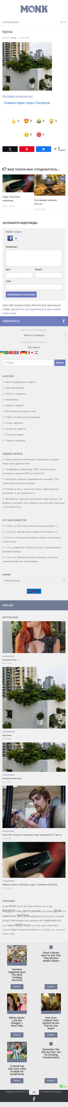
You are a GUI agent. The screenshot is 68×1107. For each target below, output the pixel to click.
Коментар (12, 240)
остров (5, 923)
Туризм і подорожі (15, 434)
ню (50, 918)
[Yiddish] (36, 345)
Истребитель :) (10, 653)
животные (9, 909)
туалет (5, 927)
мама (11, 918)
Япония (45, 900)
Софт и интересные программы (22, 410)
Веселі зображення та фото (20, 375)
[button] (10, 233)
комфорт (34, 914)
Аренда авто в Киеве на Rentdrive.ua (37, 525)
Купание (7, 728)
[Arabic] (6, 345)
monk (13, 38)
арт (50, 899)
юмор (12, 927)
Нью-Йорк (28, 899)
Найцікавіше (10, 22)
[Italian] (28, 345)
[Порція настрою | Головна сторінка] (34, 9)
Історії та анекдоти (15, 387)
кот (42, 913)
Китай (19, 899)
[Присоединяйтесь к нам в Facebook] (64, 314)
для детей (47, 904)
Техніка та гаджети (15, 422)
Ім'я (8, 262)
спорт (52, 923)
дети (26, 904)
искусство (9, 913)
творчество (60, 923)
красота (56, 913)
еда (64, 904)
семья (34, 923)
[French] (19, 345)
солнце (46, 923)
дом (57, 903)
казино (20, 914)
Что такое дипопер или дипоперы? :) (38, 519)
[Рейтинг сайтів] (34, 586)
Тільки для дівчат (14, 428)
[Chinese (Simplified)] (11, 345)
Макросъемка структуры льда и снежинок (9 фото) (29, 878)
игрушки (50, 910)
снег (40, 923)
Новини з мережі (14, 398)
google (5, 899)
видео (9, 903)
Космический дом (11, 771)
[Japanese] (32, 345)
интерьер (59, 910)
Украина (37, 899)
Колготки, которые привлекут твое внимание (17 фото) (32, 828)
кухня (4, 919)
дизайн (36, 904)
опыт (55, 918)
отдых (13, 922)
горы (19, 904)
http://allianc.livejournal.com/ (17, 96)
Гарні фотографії (14, 381)
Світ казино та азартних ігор (20, 404)
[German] (23, 345)
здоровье (36, 909)
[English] (15, 345)
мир (19, 918)
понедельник (24, 923)
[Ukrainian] (2, 345)
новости (44, 919)
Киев (12, 899)
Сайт (8, 274)
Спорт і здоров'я (14, 416)
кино (26, 914)
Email (39, 262)
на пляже (36, 919)
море (27, 918)
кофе (47, 913)
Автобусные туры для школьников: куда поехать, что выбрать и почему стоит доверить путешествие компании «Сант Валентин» (33, 496)
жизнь (23, 908)
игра (44, 909)
